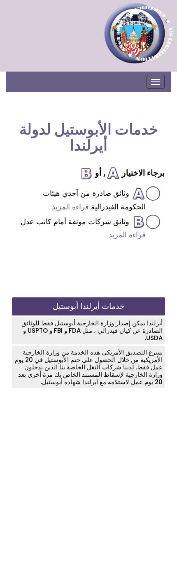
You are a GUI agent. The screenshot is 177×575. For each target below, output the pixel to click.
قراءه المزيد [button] (70, 207)
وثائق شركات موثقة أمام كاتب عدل (83, 228)
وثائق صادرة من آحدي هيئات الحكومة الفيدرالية (94, 200)
